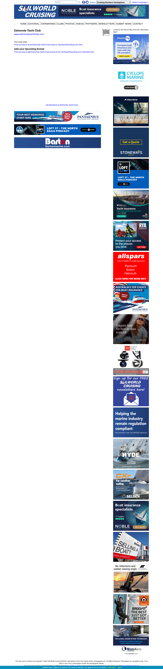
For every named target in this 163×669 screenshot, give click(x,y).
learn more (111, 667)
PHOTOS (69, 23)
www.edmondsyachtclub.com (29, 34)
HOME (23, 23)
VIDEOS (80, 23)
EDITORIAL (33, 23)
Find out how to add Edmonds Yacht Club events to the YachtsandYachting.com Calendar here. (54, 51)
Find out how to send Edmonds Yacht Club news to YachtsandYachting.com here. (48, 44)
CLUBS (60, 23)
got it (119, 667)
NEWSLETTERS (107, 23)
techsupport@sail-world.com (129, 665)
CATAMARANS (48, 23)
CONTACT (138, 23)
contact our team (75, 665)
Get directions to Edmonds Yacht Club (62, 104)
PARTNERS (91, 23)
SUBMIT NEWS (123, 23)
